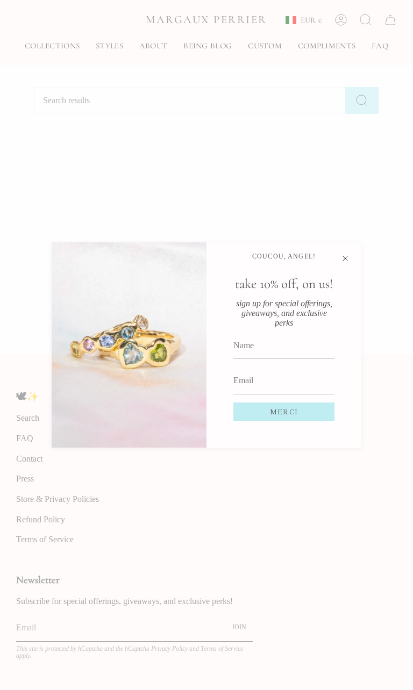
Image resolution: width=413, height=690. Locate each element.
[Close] (345, 258)
